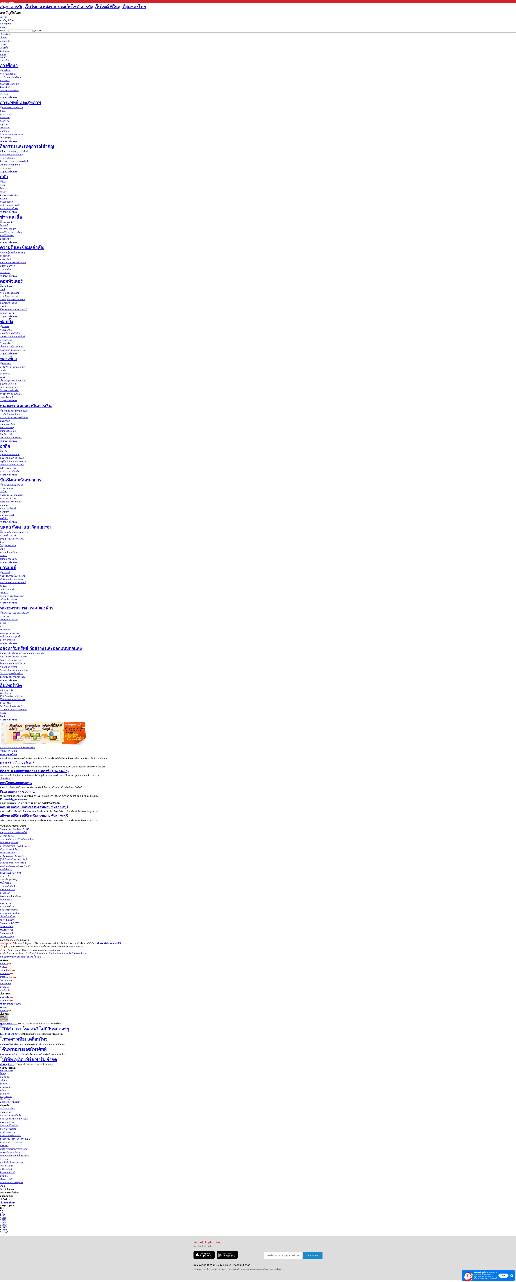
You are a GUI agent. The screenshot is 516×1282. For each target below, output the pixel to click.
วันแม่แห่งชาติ (6, 926)
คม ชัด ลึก (5, 1077)
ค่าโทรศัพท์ (5, 259)
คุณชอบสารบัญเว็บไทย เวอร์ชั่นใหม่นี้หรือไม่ (21, 957)
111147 (5, 1232)
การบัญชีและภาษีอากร (11, 414)
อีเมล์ (2, 716)
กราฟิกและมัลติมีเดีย (9, 293)
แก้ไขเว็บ (4, 48)
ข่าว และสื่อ (11, 217)
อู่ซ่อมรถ (4, 593)
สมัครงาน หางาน (8, 468)
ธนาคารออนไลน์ (8, 431)
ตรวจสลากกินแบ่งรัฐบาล (17, 762)
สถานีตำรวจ (6, 869)
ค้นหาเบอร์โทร (7, 1122)
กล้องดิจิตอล (6, 330)
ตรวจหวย (4, 987)
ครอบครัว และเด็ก (8, 535)
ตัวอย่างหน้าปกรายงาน (11, 1142)
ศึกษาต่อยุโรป (6, 87)
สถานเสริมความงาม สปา (12, 465)
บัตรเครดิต (5, 421)
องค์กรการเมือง (7, 640)
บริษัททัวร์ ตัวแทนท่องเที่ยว (12, 367)
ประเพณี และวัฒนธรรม (11, 552)
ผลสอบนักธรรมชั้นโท (10, 1152)
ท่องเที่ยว (8, 358)
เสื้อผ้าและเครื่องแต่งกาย (11, 347)
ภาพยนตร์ (4, 512)
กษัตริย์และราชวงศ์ (9, 620)
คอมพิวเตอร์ (11, 281)
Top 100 (3, 57)
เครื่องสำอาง (6, 340)
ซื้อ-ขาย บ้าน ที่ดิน (8, 667)
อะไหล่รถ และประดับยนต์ (12, 596)
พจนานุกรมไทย (8, 754)
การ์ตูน (3, 492)
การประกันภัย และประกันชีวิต (14, 417)
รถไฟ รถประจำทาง (9, 387)
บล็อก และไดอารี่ (8, 508)
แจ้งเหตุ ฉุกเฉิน (7, 836)
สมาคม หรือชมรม (8, 559)
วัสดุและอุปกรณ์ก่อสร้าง (11, 673)
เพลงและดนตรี (7, 515)
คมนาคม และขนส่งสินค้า (12, 458)
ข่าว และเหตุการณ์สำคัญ (12, 155)
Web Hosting (5, 693)
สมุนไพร (4, 124)
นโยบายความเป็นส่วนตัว (480, 1278)
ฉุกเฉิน (3, 54)
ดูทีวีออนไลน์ (6, 977)
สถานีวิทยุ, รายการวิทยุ (11, 232)
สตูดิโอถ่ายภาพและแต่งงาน (13, 461)
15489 (4, 1227)
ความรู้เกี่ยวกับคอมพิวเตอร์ (12, 299)
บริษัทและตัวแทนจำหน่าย (12, 579)
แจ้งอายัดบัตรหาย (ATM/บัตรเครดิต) (16, 839)
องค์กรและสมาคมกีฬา (10, 205)
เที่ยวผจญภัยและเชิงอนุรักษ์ (13, 380)
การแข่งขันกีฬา (7, 158)
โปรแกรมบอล (6, 1166)
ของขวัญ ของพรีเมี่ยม (10, 333)
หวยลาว (4, 963)
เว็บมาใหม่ (5, 34)
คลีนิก (3, 111)
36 (3, 1213)
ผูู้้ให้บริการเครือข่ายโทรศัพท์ (13, 859)
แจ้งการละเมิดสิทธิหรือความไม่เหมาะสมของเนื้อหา (262, 1269)
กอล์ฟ (3, 185)
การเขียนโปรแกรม (9, 296)
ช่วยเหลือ (4, 60)
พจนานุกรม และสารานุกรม (13, 262)
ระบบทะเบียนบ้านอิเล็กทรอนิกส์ (14, 1156)
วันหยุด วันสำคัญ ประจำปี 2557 (14, 829)
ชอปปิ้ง (6, 321)
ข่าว (2, 967)
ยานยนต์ (8, 567)
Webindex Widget (32, 733)
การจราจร (5, 272)
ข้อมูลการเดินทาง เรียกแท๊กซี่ (13, 832)
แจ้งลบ (3, 44)
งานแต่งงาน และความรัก (12, 539)
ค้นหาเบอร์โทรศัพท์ (9, 910)
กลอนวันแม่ (6, 970)
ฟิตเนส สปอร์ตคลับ (9, 195)
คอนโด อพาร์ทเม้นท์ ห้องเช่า (13, 657)
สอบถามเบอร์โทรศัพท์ (10, 873)
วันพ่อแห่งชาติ (6, 933)
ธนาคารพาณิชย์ (7, 424)
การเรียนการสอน (8, 74)
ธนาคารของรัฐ (7, 427)
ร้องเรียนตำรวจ (7, 920)
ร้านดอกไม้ (5, 343)
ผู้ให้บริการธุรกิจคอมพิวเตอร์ (13, 310)
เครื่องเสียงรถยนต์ (8, 599)
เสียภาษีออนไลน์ (7, 916)
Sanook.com (8, 1)
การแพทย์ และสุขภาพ (20, 102)
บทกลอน (4, 505)
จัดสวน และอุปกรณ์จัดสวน (12, 663)
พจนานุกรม (5, 24)
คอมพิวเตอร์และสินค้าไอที (12, 337)
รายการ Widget (73, 737)
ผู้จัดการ (4, 1084)
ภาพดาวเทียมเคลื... (9, 1044)
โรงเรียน (4, 94)
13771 (4, 1230)
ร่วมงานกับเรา (313, 1256)
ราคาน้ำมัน (5, 269)
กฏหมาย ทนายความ (9, 454)
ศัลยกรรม (4, 121)
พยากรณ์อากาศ (7, 266)
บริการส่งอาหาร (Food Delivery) (14, 846)
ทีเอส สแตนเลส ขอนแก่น (17, 791)
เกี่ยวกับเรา (198, 1269)
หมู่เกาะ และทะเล (8, 384)
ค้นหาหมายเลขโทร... (10, 1054)
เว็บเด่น (3, 38)
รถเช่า (3, 370)
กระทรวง (4, 616)
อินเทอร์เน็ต (11, 685)
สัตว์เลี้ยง (4, 518)
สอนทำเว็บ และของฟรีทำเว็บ (13, 709)
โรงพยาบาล (5, 138)
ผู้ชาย (2, 542)
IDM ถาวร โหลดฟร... (10, 1034)
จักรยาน (4, 188)
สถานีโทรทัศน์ (7, 235)
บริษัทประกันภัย (7, 853)
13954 (4, 1225)
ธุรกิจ (5, 446)
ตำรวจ (3, 623)
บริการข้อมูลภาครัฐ (9, 842)
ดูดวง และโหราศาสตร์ (10, 502)
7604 (4, 1222)
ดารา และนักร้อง (8, 498)
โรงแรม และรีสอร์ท (9, 390)
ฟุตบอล (3, 198)
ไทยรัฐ (3, 1073)
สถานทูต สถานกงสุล (9, 633)
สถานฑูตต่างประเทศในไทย (13, 863)
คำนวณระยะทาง (8, 1129)
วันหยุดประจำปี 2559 (9, 923)
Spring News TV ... (8, 1024)
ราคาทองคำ (6, 900)
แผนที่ (3, 377)
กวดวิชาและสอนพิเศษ (10, 77)
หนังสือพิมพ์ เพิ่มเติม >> (11, 1102)
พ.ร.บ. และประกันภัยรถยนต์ (13, 582)
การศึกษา (9, 65)
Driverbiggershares (13, 799)
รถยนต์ (3, 586)
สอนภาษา (5, 80)
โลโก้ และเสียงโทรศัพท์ (11, 706)
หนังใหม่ (4, 1176)
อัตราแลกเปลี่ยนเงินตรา (11, 438)
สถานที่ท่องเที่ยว (7, 397)
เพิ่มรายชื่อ (5, 41)
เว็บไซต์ (3, 17)
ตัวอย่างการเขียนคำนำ (10, 1135)
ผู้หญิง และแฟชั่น (8, 545)
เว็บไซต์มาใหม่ (7, 1203)
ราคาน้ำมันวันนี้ (7, 886)
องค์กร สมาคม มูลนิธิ (10, 636)
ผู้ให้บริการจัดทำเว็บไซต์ (11, 696)
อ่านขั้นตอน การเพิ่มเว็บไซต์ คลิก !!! (69, 953)
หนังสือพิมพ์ (5, 239)
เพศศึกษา (4, 131)
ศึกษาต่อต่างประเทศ (9, 84)
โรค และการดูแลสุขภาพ (11, 134)
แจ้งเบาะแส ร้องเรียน (9, 913)
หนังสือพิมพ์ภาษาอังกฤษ (11, 1162)
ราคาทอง (5, 973)
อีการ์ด (3, 713)
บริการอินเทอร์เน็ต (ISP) (11, 849)
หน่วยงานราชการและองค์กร (26, 607)
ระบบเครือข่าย (7, 313)
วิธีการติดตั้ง (71, 734)
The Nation (5, 1099)
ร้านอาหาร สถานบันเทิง (11, 394)
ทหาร (2, 626)
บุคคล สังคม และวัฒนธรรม (25, 527)
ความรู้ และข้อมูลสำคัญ (22, 247)
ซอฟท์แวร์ (5, 306)
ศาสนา (3, 555)
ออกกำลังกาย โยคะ (9, 208)
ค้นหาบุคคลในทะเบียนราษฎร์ (14, 1119)
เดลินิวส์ (3, 1080)
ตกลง (503, 1275)
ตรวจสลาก (5, 256)
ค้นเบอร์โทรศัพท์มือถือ (10, 1115)
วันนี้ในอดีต (5, 883)
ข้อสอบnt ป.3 (6, 1112)
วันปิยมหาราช (6, 930)
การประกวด (5, 168)
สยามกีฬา (4, 1094)
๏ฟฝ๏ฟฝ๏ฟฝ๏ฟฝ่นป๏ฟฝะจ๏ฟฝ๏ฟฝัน (17, 747)
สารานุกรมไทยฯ (7, 906)
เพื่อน (2, 549)
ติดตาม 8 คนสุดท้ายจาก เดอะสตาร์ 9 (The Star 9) (34, 771)
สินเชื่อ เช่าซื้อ (6, 434)
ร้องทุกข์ (4, 225)
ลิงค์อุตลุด (4, 51)
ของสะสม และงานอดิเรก (11, 495)
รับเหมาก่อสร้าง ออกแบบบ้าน (14, 670)
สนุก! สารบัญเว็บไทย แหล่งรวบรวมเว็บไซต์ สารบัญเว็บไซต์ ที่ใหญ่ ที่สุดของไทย (73, 6)
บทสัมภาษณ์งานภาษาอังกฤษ (14, 1149)
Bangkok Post (6, 1096)
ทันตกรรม (5, 117)
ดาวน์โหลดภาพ (7, 1132)
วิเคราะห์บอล (6, 980)
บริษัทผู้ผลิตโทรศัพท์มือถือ (12, 856)
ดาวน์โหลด (5, 703)
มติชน (3, 1090)
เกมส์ (2, 289)
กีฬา (4, 176)
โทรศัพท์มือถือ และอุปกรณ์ (12, 350)
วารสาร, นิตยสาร (8, 229)
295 (3, 1215)
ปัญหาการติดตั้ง (73, 739)
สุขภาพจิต (5, 128)
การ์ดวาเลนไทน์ (7, 1109)
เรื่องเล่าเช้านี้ (6, 1179)
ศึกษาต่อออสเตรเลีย (9, 90)
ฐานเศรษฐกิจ (6, 1087)
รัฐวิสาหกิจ (5, 630)
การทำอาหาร (6, 488)
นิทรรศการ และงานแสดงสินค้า (14, 161)
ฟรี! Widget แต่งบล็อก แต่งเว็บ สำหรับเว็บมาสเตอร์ (75, 730)
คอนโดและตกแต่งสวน (16, 783)
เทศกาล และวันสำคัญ (10, 165)
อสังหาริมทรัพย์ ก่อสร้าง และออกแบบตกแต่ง (41, 648)
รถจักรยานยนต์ (7, 589)
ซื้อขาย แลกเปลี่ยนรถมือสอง (13, 576)
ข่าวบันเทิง (5, 990)
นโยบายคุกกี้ (493, 1278)
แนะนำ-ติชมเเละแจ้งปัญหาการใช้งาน (283, 1256)
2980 (4, 1220)
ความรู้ (3, 27)
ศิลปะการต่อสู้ (6, 202)
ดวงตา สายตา (6, 114)
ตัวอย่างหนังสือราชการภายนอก (15, 1139)
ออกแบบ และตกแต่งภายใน (12, 677)
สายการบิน (5, 374)
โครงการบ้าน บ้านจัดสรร (12, 660)
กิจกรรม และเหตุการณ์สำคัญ (27, 146)
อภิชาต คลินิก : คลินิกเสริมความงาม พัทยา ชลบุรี (34, 807)
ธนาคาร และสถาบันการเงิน (26, 405)
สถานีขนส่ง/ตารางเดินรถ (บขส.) (15, 866)
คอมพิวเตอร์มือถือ (8, 303)
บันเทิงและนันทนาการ (20, 479)
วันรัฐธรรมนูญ (7, 936)
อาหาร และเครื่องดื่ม (9, 471)
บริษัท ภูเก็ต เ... (7, 1064)
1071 (4, 1217)
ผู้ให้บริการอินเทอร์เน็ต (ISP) (13, 699)
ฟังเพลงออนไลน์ (7, 1172)
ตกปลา (3, 192)
